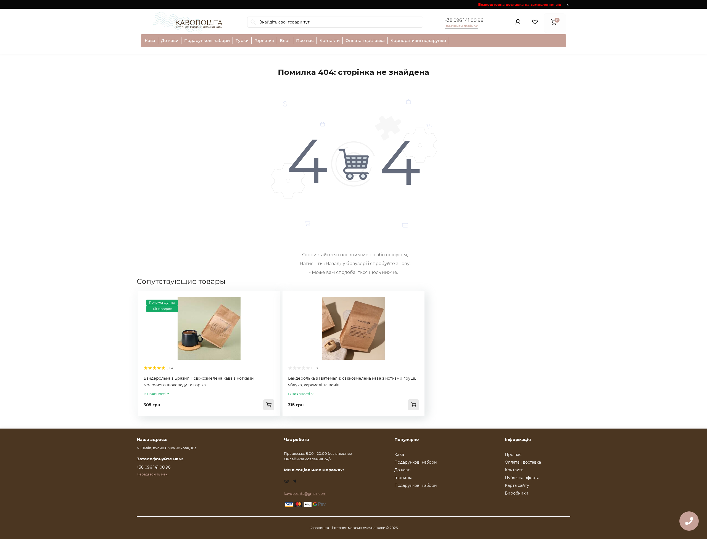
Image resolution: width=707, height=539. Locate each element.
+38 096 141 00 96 (464, 20)
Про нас (305, 40)
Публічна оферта (522, 477)
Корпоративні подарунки (418, 40)
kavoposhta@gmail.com (305, 494)
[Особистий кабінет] (518, 23)
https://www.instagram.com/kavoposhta (286, 481)
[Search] (253, 22)
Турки (242, 40)
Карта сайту (517, 485)
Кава (150, 40)
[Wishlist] (271, 299)
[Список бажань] (535, 23)
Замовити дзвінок (461, 26)
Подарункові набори (207, 40)
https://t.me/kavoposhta (294, 481)
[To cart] (268, 404)
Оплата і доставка (365, 40)
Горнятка (264, 40)
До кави (169, 40)
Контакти (330, 40)
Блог (285, 40)
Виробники (516, 493)
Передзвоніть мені (152, 474)
